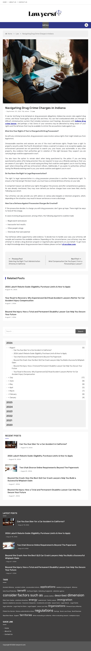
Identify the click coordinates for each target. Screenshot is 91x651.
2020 (9, 425)
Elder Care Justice (8, 600)
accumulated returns (32, 587)
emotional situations (21, 600)
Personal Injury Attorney (73, 606)
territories (26, 615)
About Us (12, 2)
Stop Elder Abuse (8, 615)
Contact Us (23, 2)
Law (33, 111)
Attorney (74, 587)
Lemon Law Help (42, 606)
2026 (9, 342)
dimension (76, 595)
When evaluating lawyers (60, 615)
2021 (9, 420)
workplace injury (74, 615)
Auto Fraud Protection (9, 591)
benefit (21, 590)
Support (16, 615)
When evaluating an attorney (42, 615)
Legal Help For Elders (20, 606)
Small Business (76, 611)
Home (5, 2)
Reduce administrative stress (25, 611)
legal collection (7, 606)
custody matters (49, 596)
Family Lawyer (51, 600)
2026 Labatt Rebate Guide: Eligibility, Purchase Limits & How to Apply (37, 287)
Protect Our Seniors (9, 611)
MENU (45, 25)
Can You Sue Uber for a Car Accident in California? (33, 350)
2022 (9, 415)
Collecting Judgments (45, 591)
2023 (9, 411)
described (61, 595)
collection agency (58, 591)
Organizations (56, 605)
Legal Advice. (65, 603)
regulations (44, 610)
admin (27, 111)
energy (33, 599)
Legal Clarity (74, 603)
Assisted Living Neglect (63, 587)
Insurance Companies (29, 603)
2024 (9, 406)
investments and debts (44, 603)
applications (47, 586)
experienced (42, 600)
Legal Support (31, 606)
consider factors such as (23, 595)
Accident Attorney (8, 587)
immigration (64, 599)
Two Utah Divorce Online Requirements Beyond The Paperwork (37, 357)
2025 (9, 402)
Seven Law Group (65, 611)
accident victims (20, 587)
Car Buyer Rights (32, 591)
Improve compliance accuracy (12, 603)
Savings (56, 611)
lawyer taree (56, 603)
